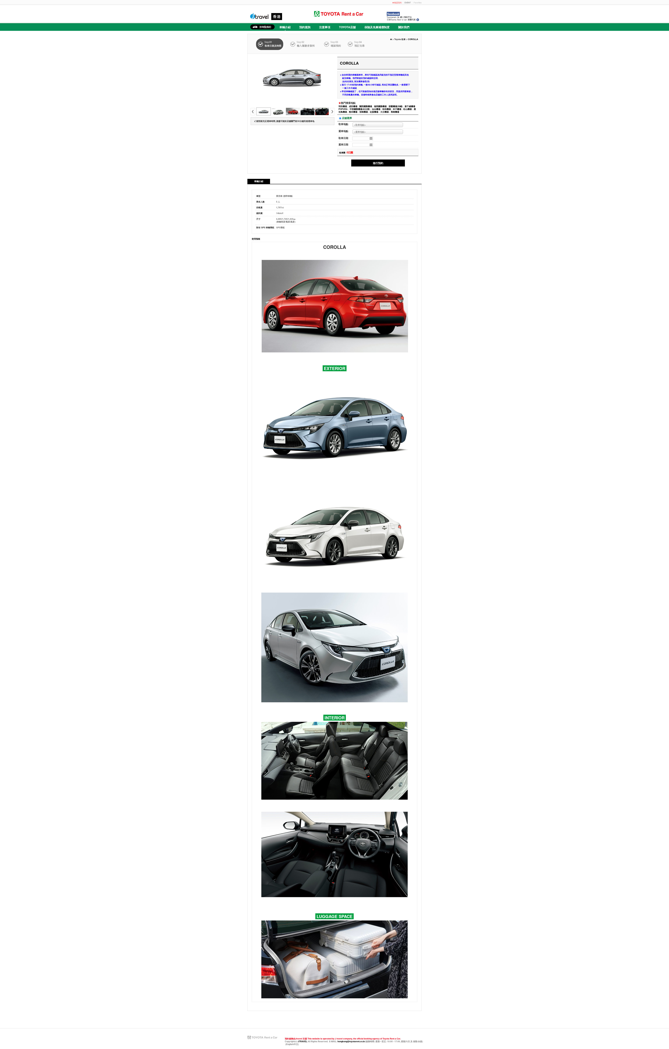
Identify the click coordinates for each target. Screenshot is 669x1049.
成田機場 (353, 106)
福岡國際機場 (380, 106)
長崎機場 (395, 111)
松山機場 (407, 109)
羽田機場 (343, 106)
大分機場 (384, 111)
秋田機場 (386, 109)
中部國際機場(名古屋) (360, 109)
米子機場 (397, 109)
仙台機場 (376, 109)
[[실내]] (322, 111)
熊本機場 (353, 111)
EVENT (408, 2)
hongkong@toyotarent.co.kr (351, 1041)
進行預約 (378, 163)
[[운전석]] (307, 111)
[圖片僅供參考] (292, 76)
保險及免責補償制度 (377, 27)
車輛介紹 (285, 27)
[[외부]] (278, 111)
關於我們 (403, 27)
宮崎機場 (363, 111)
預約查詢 (304, 27)
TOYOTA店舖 (347, 27)
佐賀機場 (374, 111)
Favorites (418, 2)
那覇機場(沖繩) (396, 106)
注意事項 (324, 27)
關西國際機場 (365, 106)
